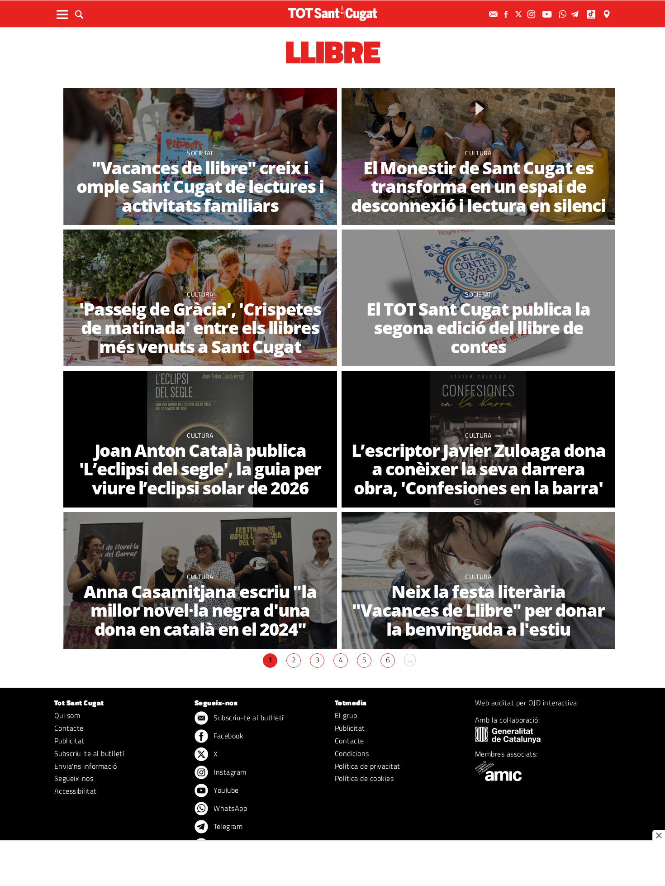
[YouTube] (548, 14)
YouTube (225, 790)
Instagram (229, 771)
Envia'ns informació (85, 766)
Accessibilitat (75, 790)
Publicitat (69, 740)
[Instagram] (532, 14)
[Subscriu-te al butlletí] (494, 14)
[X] (519, 14)
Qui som (67, 715)
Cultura (478, 153)
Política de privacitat (367, 766)
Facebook (227, 735)
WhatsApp (229, 808)
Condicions (352, 753)
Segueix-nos (73, 778)
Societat (200, 153)
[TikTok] (592, 14)
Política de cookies (364, 778)
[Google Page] (607, 14)
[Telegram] (576, 14)
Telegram (227, 826)
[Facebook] (507, 14)
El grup (346, 715)
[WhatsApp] (563, 14)
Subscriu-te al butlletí (89, 753)
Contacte (69, 728)
